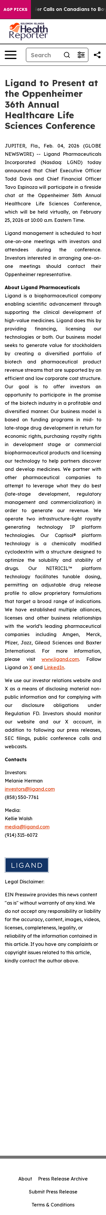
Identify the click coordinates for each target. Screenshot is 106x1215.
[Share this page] (97, 55)
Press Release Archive (63, 1179)
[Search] (67, 55)
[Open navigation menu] (10, 55)
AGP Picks (15, 9)
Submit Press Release (53, 1192)
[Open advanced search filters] (81, 55)
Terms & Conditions (53, 1205)
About (25, 1179)
